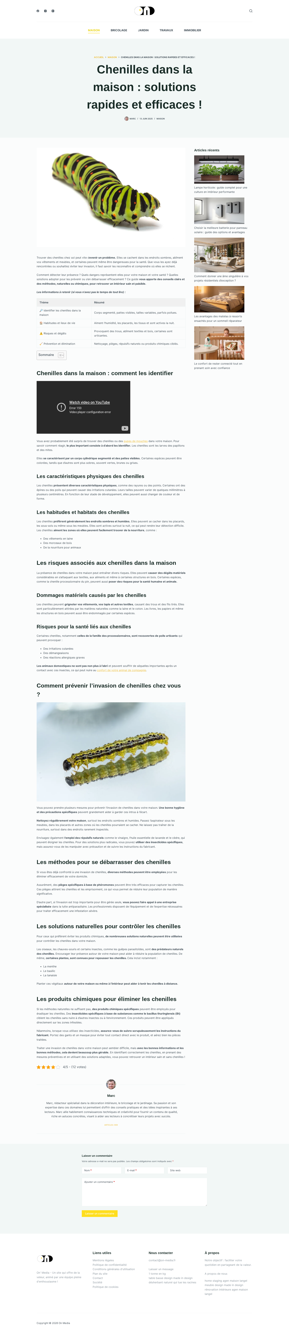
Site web (175, 1170)
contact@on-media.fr (162, 1260)
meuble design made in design (224, 1285)
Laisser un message (161, 1269)
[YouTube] (53, 11)
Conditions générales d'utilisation (114, 1269)
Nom (88, 1170)
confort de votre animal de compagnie (121, 670)
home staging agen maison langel (226, 1280)
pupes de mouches (136, 441)
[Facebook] (38, 11)
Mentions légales (103, 1260)
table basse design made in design (170, 1278)
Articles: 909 (111, 1125)
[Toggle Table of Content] (59, 355)
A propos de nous (216, 1273)
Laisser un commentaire (99, 1213)
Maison (94, 30)
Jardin (143, 30)
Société (97, 1282)
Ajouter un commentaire (99, 1181)
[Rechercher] (250, 10)
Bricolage (119, 30)
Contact (98, 1278)
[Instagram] (45, 11)
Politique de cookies (105, 1287)
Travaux (166, 30)
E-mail (132, 1170)
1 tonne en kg (157, 1273)
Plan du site (100, 1273)
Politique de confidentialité (110, 1264)
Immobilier (192, 30)
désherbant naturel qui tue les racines (172, 1282)
